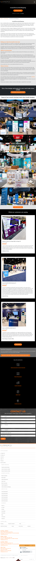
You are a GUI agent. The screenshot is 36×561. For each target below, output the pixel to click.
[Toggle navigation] (34, 2)
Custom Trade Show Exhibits (6, 469)
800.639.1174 (10, 533)
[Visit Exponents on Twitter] (9, 557)
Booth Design (3, 477)
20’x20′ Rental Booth (5, 495)
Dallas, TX (2, 458)
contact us (33, 76)
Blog (2, 514)
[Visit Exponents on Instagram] (7, 557)
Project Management (18, 376)
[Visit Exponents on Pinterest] (10, 557)
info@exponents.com (4, 534)
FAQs (20, 523)
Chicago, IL (2, 460)
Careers (13, 526)
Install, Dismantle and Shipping (6, 486)
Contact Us (3, 518)
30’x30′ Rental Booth (5, 500)
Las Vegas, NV (3, 453)
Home (2, 18)
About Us (3, 505)
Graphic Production (18, 385)
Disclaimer (29, 526)
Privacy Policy (21, 526)
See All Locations (3, 462)
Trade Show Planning (4, 526)
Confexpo (2, 523)
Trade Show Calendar (11, 523)
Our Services (6, 18)
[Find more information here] (27, 552)
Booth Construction (4, 483)
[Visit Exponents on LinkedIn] (12, 557)
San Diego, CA (3, 455)
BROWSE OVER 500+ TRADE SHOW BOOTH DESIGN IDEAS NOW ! (15, 355)
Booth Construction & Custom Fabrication (18, 367)
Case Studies (3, 511)
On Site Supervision (18, 403)
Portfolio (3, 509)
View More (18, 344)
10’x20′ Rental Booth (5, 491)
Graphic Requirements (5, 479)
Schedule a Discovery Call (18, 92)
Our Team (3, 507)
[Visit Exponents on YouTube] (13, 557)
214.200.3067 (8, 550)
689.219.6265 (15, 538)
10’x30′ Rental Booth (5, 493)
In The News (3, 516)
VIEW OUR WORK (18, 207)
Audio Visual (18, 394)
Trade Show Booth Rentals (5, 467)
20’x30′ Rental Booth (5, 497)
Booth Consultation (4, 475)
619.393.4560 (16, 533)
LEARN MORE (18, 10)
